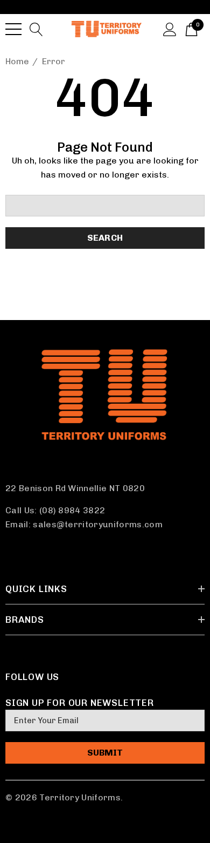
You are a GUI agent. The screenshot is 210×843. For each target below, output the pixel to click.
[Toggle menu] (13, 29)
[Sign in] (170, 29)
